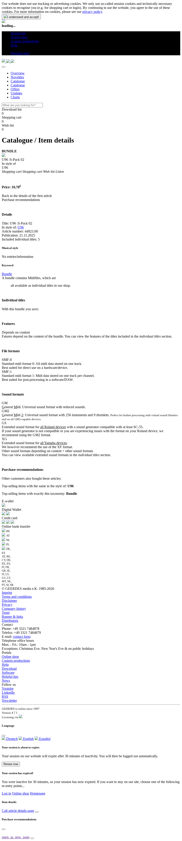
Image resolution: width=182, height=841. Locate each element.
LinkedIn (8, 692)
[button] (12, 49)
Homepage (37, 793)
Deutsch (11, 739)
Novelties (17, 77)
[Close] (3, 67)
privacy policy (92, 12)
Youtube (8, 688)
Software (8, 672)
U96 (21, 227)
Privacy (7, 604)
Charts (15, 97)
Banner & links (12, 616)
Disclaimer (9, 600)
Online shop (10, 656)
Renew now (11, 764)
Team (6, 612)
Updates (16, 93)
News (6, 680)
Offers (15, 89)
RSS (5, 696)
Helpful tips (10, 676)
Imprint (7, 592)
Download (9, 668)
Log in (6, 793)
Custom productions (16, 660)
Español (44, 739)
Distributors (10, 620)
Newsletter (9, 700)
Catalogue (18, 81)
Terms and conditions (17, 596)
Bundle (7, 274)
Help (5, 664)
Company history (14, 608)
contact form (21, 636)
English (28, 739)
